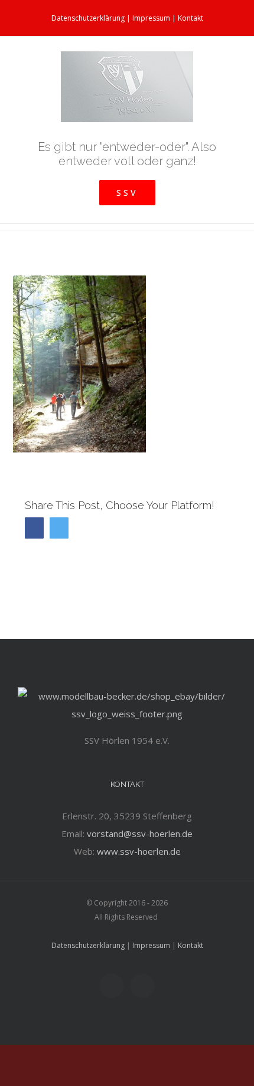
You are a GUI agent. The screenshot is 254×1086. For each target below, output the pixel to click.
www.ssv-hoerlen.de (139, 851)
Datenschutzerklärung (88, 18)
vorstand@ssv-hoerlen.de (140, 833)
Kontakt (190, 18)
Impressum (151, 18)
